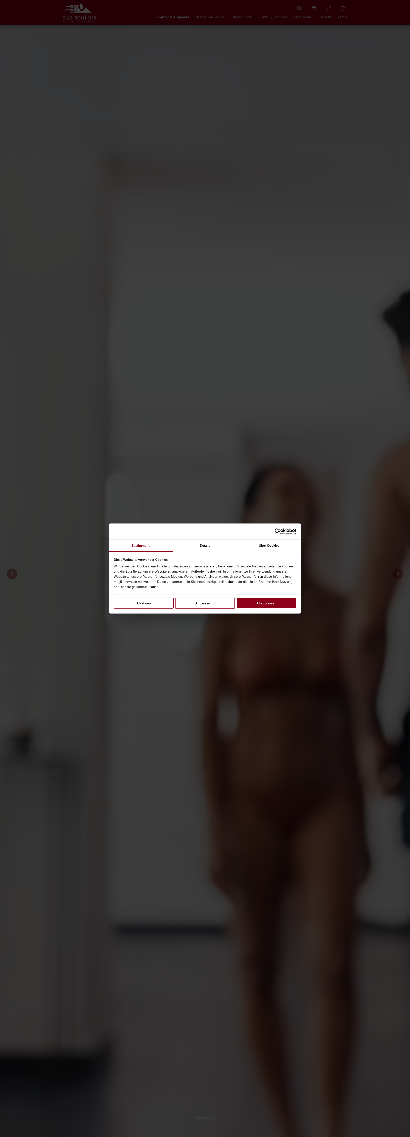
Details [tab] (205, 545)
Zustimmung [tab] (141, 545)
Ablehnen (143, 603)
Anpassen (202, 603)
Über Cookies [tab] (269, 545)
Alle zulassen (266, 603)
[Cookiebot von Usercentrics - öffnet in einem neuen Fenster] (277, 531)
